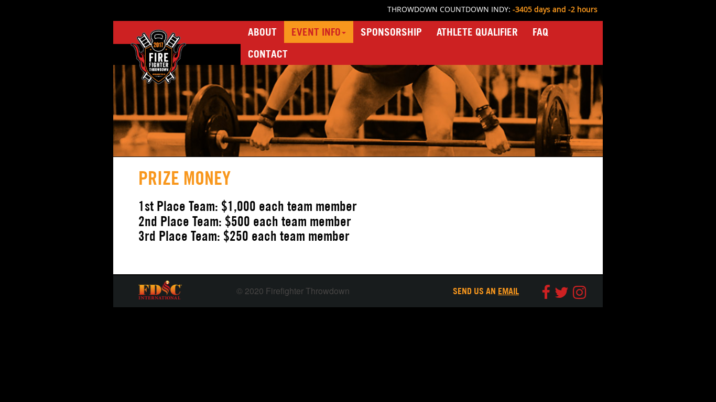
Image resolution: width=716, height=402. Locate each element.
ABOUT (266, 31)
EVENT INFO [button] (316, 32)
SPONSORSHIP (391, 32)
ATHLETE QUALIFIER (477, 32)
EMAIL (508, 291)
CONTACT (268, 54)
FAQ (540, 32)
